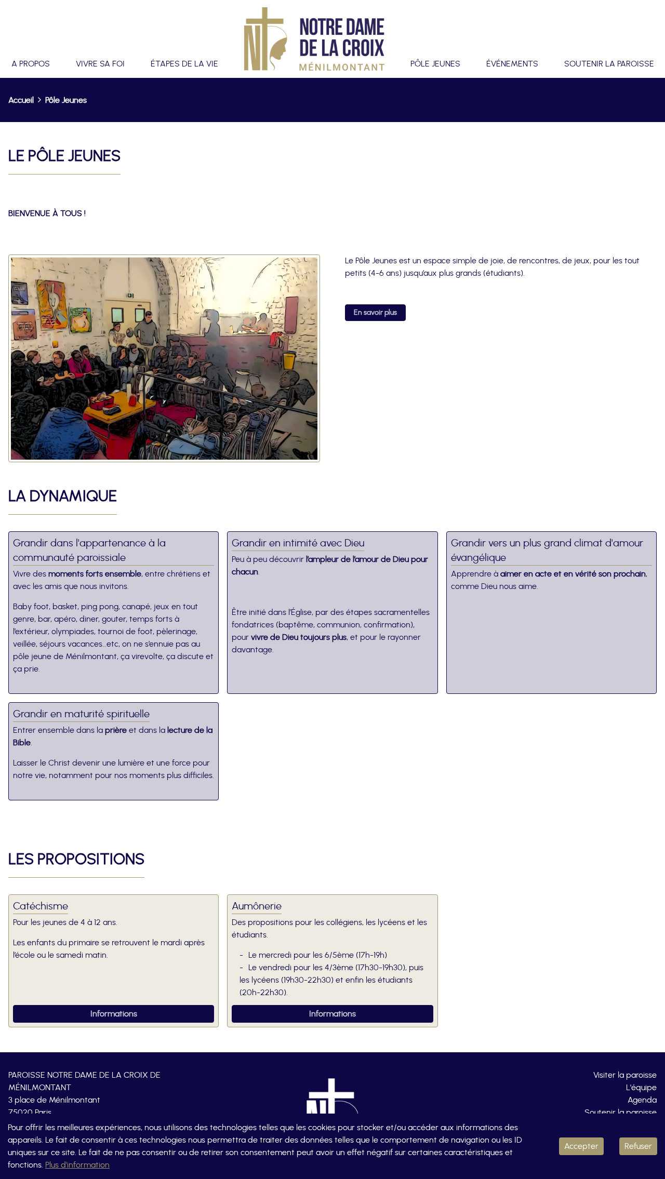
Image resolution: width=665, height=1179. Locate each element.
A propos (30, 64)
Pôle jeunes (435, 64)
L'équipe (641, 1087)
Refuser (638, 1146)
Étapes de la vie (184, 64)
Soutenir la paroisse (609, 64)
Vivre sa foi (100, 64)
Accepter (581, 1146)
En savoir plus (375, 312)
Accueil (21, 100)
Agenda (642, 1100)
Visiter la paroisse (625, 1075)
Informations (113, 1014)
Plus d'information (77, 1165)
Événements (512, 64)
